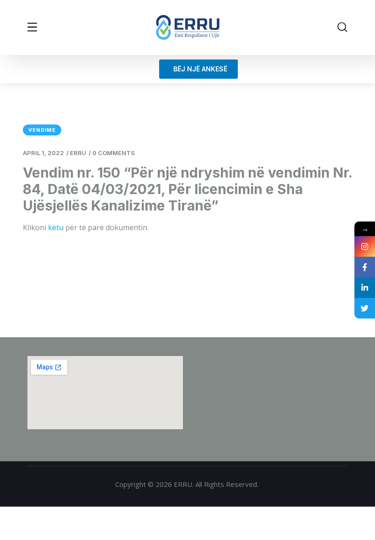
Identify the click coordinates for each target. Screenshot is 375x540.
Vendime (42, 130)
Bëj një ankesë (198, 69)
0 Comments (113, 153)
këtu (56, 227)
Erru (78, 153)
